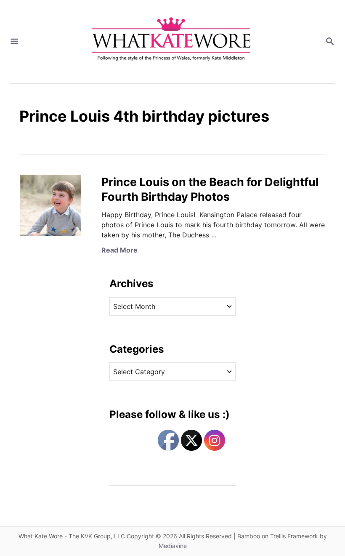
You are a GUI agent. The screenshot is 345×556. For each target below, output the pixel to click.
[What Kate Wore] (172, 41)
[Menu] (14, 41)
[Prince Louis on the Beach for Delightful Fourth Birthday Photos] (50, 205)
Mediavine (173, 545)
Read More (119, 250)
